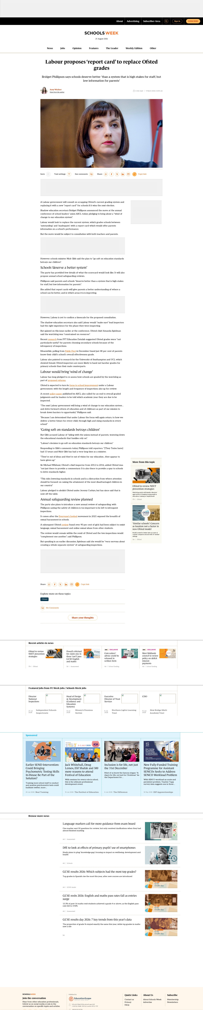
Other (153, 48)
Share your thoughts (83, 617)
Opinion (77, 48)
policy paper (56, 394)
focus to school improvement (84, 385)
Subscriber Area (151, 21)
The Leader (112, 48)
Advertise (147, 1002)
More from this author (57, 92)
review (65, 525)
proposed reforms (57, 380)
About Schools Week (152, 999)
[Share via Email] (128, 174)
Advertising (133, 21)
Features (93, 48)
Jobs (62, 48)
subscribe (193, 21)
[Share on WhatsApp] (106, 174)
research (52, 339)
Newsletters (172, 1002)
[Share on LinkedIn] (123, 174)
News (50, 48)
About (119, 21)
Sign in (177, 21)
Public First (70, 351)
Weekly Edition (134, 48)
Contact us (129, 999)
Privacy (128, 1002)
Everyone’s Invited (68, 516)
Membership (173, 999)
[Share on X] (117, 174)
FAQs (127, 1005)
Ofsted (44, 599)
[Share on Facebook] (111, 174)
